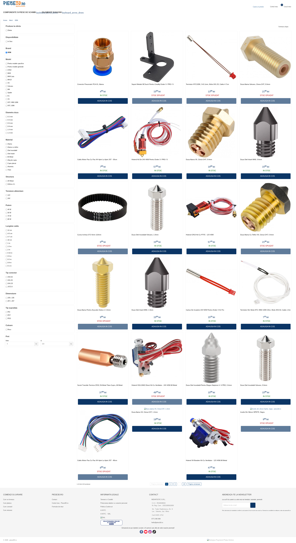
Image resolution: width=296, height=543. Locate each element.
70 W (9, 216)
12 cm (10, 230)
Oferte (10, 30)
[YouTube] (145, 532)
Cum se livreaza (8, 499)
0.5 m (9, 256)
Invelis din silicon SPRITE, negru (252, 412)
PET (9, 315)
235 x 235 (11, 298)
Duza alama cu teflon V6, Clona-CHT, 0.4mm (257, 235)
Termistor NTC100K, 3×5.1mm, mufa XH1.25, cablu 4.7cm (207, 84)
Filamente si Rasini (53, 12)
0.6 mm (10, 123)
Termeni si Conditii (106, 499)
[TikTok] (154, 532)
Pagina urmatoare (194, 484)
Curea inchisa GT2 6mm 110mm (89, 235)
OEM (9, 52)
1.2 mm (10, 133)
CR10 (9, 70)
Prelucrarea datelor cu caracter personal (113, 503)
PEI (9, 312)
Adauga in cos (104, 101)
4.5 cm (10, 233)
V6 (8, 83)
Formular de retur (57, 507)
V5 (8, 99)
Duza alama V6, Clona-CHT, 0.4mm (199, 159)
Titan (9, 170)
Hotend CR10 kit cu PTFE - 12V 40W (200, 235)
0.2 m (9, 259)
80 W (9, 219)
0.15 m (10, 253)
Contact (54, 499)
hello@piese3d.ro (157, 522)
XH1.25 (10, 280)
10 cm (10, 240)
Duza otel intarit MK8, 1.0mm (142, 310)
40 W (9, 209)
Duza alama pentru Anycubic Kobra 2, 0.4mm (94, 310)
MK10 (10, 80)
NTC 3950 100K (13, 102)
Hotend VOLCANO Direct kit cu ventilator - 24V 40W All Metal (154, 385)
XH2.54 (10, 277)
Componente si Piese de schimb (21, 12)
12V (9, 195)
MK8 (9, 73)
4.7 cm (10, 237)
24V (9, 198)
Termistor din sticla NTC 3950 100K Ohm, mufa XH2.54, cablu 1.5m (265, 310)
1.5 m (9, 246)
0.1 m (9, 266)
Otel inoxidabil (12, 150)
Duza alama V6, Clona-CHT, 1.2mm (145, 412)
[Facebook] (141, 532)
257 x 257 (11, 301)
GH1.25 (10, 283)
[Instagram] (150, 532)
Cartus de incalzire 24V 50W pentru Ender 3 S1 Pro (205, 310)
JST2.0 (10, 287)
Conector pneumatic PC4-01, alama (90, 84)
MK (9, 89)
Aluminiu (10, 166)
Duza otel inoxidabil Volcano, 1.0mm (145, 235)
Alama (10, 144)
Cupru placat (12, 163)
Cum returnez (7, 510)
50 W (9, 213)
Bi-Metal (10, 157)
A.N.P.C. (103, 510)
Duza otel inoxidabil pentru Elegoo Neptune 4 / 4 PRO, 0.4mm (209, 385)
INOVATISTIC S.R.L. (158, 499)
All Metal (11, 181)
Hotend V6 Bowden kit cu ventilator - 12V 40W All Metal (206, 460)
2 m (9, 250)
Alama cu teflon (13, 147)
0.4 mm (10, 120)
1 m (9, 243)
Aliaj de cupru (12, 160)
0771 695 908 (155, 519)
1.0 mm (10, 129)
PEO (9, 318)
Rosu (9, 329)
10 (184, 484)
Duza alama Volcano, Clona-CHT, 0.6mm (255, 84)
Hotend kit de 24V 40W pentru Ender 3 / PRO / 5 (150, 159)
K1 (8, 96)
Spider (10, 92)
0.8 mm (10, 126)
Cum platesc (7, 503)
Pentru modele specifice (16, 63)
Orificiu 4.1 (11, 184)
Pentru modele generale (15, 67)
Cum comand (7, 507)
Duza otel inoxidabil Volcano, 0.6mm (253, 385)
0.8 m (9, 262)
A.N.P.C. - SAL (105, 514)
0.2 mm (10, 117)
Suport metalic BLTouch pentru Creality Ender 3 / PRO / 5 (153, 84)
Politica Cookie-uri (106, 507)
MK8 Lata (11, 76)
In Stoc (10, 41)
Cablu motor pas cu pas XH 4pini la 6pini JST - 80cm (97, 460)
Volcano (10, 86)
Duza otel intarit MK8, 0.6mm (251, 159)
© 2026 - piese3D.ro (10, 540)
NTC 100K (11, 105)
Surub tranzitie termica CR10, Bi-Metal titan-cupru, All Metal (99, 385)
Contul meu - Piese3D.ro (60, 503)
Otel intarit (11, 153)
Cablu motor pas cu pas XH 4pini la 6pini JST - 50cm (97, 159)
